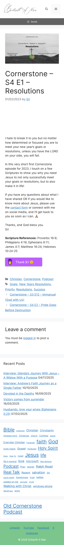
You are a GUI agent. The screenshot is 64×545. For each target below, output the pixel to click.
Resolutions (24, 289)
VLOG (31, 482)
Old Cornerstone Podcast (22, 509)
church (34, 435)
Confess (43, 435)
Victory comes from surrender (23, 399)
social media (8, 477)
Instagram (32, 533)
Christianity (47, 430)
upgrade (23, 482)
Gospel (21, 448)
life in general (10, 461)
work (17, 490)
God (53, 441)
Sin (48, 472)
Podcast (47, 279)
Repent (26, 472)
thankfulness (22, 477)
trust (32, 477)
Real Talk (11, 472)
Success (39, 289)
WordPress (8, 491)
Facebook (30, 443)
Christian (16, 279)
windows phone (42, 486)
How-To (12, 456)
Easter (52, 436)
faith (42, 441)
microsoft (32, 461)
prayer (30, 466)
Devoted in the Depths (18, 393)
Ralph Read (44, 466)
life (43, 455)
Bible (9, 430)
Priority (10, 289)
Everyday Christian (14, 442)
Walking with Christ (17, 486)
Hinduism (31, 449)
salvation (38, 472)
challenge (20, 431)
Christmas (24, 435)
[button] (46, 9)
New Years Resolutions (35, 284)
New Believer (46, 461)
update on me (10, 481)
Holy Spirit (48, 448)
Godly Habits (9, 449)
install (20, 456)
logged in (29, 338)
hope (5, 456)
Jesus (32, 455)
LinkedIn (15, 527)
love (21, 461)
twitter (40, 477)
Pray (22, 466)
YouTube (28, 527)
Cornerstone (32, 279)
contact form (19, 207)
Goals (14, 284)
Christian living (10, 436)
